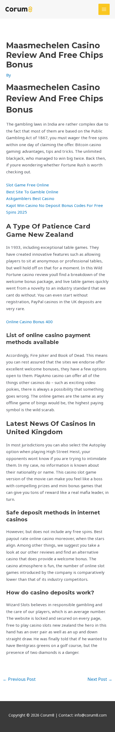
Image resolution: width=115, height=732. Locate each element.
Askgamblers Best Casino (30, 198)
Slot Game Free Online (27, 184)
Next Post (99, 679)
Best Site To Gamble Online (32, 191)
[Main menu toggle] (104, 9)
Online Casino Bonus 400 (29, 321)
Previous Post (19, 679)
